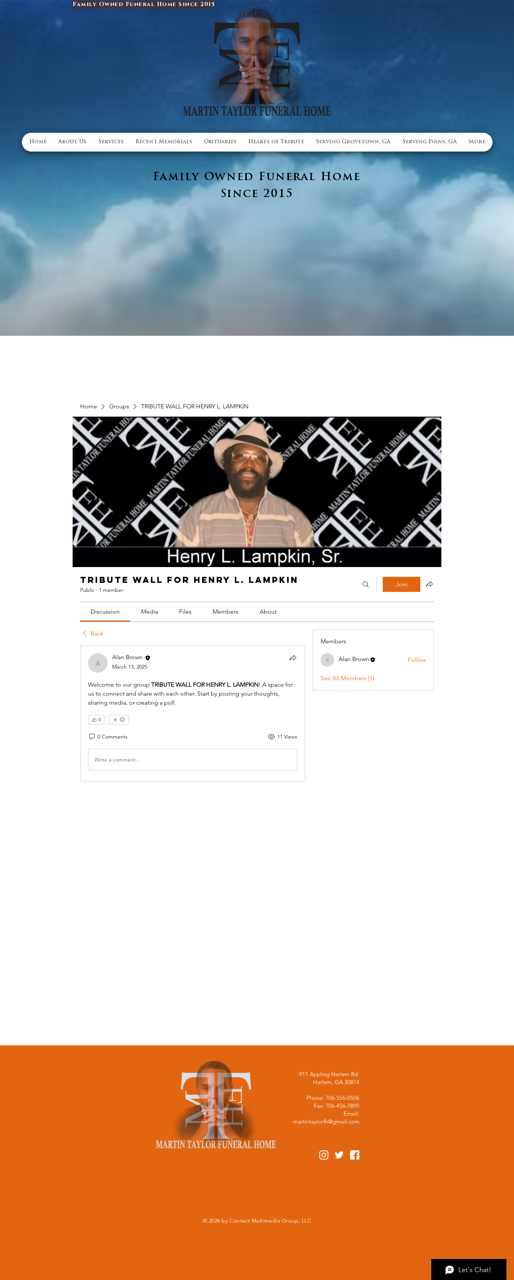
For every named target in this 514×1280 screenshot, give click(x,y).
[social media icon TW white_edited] (339, 1155)
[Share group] (429, 583)
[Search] (365, 584)
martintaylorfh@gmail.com (326, 1121)
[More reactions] (119, 720)
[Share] (292, 657)
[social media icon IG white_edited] (323, 1155)
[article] (192, 713)
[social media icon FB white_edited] (354, 1155)
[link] (105, 611)
